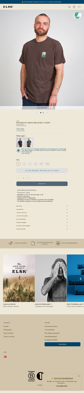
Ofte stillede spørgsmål (52, 333)
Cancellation (62, 344)
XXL (41, 164)
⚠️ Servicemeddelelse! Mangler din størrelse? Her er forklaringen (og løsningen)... (42, 1)
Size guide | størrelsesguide (23, 225)
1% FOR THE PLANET (22, 216)
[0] (74, 7)
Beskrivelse (19, 206)
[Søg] (69, 7)
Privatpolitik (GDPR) (51, 340)
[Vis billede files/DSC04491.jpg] (43, 112)
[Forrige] (36, 112)
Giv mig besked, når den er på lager (42, 170)
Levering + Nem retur (21, 212)
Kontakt (6, 326)
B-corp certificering (21, 219)
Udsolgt (42, 183)
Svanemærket (19, 209)
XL (36, 164)
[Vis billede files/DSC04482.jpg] (40, 112)
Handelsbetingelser (51, 336)
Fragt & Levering (9, 336)
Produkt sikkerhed (20, 229)
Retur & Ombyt (8, 333)
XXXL (47, 164)
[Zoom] (79, 14)
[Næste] (47, 112)
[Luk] (79, 376)
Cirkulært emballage (21, 222)
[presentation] (5, 278)
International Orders (51, 326)
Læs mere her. (26, 153)
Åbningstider (8, 330)
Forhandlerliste (49, 330)
